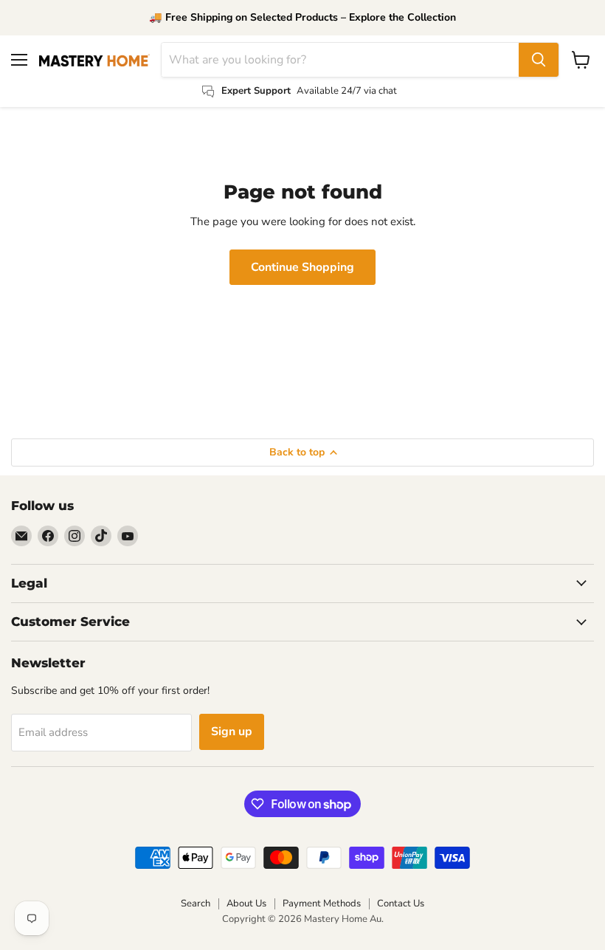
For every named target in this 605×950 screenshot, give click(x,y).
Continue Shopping (302, 267)
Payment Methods (322, 903)
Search (195, 903)
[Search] (539, 60)
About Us (246, 903)
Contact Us (400, 903)
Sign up (231, 731)
